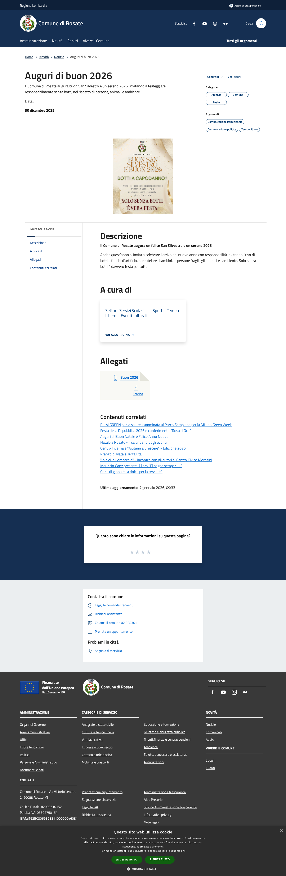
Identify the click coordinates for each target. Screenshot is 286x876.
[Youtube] (203, 23)
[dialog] (143, 851)
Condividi (213, 76)
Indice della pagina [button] (42, 229)
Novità (44, 56)
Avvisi (210, 739)
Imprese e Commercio (97, 747)
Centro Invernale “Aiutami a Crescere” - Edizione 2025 (143, 448)
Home (29, 56)
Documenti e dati (32, 769)
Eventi (210, 767)
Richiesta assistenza (96, 814)
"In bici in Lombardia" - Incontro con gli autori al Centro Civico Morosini (156, 460)
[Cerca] (261, 23)
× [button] (281, 830)
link (183, 851)
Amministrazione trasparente (165, 791)
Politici (25, 754)
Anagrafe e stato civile (98, 724)
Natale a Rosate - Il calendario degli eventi (133, 442)
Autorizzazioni (154, 762)
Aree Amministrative (35, 732)
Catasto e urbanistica (97, 754)
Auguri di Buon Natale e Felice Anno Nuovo (134, 436)
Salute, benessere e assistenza (165, 754)
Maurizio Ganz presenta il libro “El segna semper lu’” (141, 466)
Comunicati (214, 732)
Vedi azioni (235, 76)
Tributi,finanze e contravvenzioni (167, 739)
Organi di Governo (33, 724)
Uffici (23, 739)
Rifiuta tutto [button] (160, 859)
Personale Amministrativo (38, 762)
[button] (143, 869)
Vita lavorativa (92, 739)
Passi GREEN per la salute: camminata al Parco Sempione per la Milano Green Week (166, 425)
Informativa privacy (157, 814)
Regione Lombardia (33, 5)
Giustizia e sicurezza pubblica (164, 731)
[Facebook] (192, 23)
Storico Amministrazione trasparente (170, 807)
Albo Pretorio (153, 799)
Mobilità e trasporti (95, 762)
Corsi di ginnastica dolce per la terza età (131, 471)
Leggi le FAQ (90, 807)
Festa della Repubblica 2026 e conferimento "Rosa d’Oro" (145, 430)
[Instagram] (213, 23)
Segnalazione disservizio (99, 799)
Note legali (151, 822)
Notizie (59, 56)
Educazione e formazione (161, 724)
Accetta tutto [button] (126, 859)
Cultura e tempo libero (98, 732)
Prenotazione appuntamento (102, 791)
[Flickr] (224, 23)
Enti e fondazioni (32, 747)
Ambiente (151, 746)
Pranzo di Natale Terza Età (121, 454)
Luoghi (210, 760)
